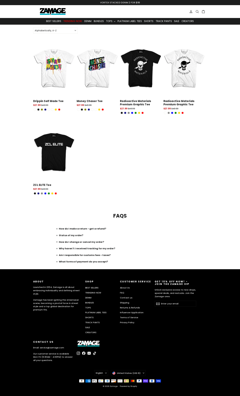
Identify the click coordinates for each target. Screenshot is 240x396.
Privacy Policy (127, 322)
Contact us (126, 297)
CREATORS (188, 21)
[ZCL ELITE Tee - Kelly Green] (49, 193)
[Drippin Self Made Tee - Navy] (45, 109)
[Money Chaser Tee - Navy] (89, 109)
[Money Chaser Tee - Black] (82, 109)
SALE (176, 21)
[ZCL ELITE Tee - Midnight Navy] (38, 193)
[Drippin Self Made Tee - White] (35, 109)
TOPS (109, 21)
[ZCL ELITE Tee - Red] (56, 193)
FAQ (122, 292)
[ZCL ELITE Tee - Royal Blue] (45, 193)
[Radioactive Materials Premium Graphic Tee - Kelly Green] (135, 113)
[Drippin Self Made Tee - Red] (59, 109)
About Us (125, 287)
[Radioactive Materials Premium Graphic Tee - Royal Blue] (132, 113)
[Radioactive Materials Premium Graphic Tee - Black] (122, 113)
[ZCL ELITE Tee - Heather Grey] (42, 193)
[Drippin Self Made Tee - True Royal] (52, 109)
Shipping (124, 302)
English (99, 373)
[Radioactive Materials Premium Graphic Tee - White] (165, 113)
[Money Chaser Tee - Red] (103, 109)
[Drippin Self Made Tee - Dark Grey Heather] (49, 109)
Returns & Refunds (130, 307)
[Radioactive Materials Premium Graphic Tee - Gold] (139, 113)
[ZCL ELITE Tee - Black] (35, 193)
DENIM (88, 21)
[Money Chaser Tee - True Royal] (96, 109)
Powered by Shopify (128, 386)
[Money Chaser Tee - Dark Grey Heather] (92, 109)
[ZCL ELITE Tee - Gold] (52, 193)
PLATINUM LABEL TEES (130, 21)
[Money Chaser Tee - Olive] (85, 109)
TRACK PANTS (164, 21)
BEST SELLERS (53, 21)
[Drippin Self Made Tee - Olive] (42, 109)
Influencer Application (132, 312)
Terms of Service (129, 317)
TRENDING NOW (72, 21)
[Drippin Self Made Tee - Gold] (56, 109)
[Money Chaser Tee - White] (78, 109)
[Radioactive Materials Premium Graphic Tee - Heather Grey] (129, 113)
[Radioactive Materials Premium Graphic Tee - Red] (142, 113)
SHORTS (148, 21)
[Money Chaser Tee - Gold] (99, 109)
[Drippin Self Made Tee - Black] (38, 109)
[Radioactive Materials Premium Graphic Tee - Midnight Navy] (125, 113)
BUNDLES (99, 21)
